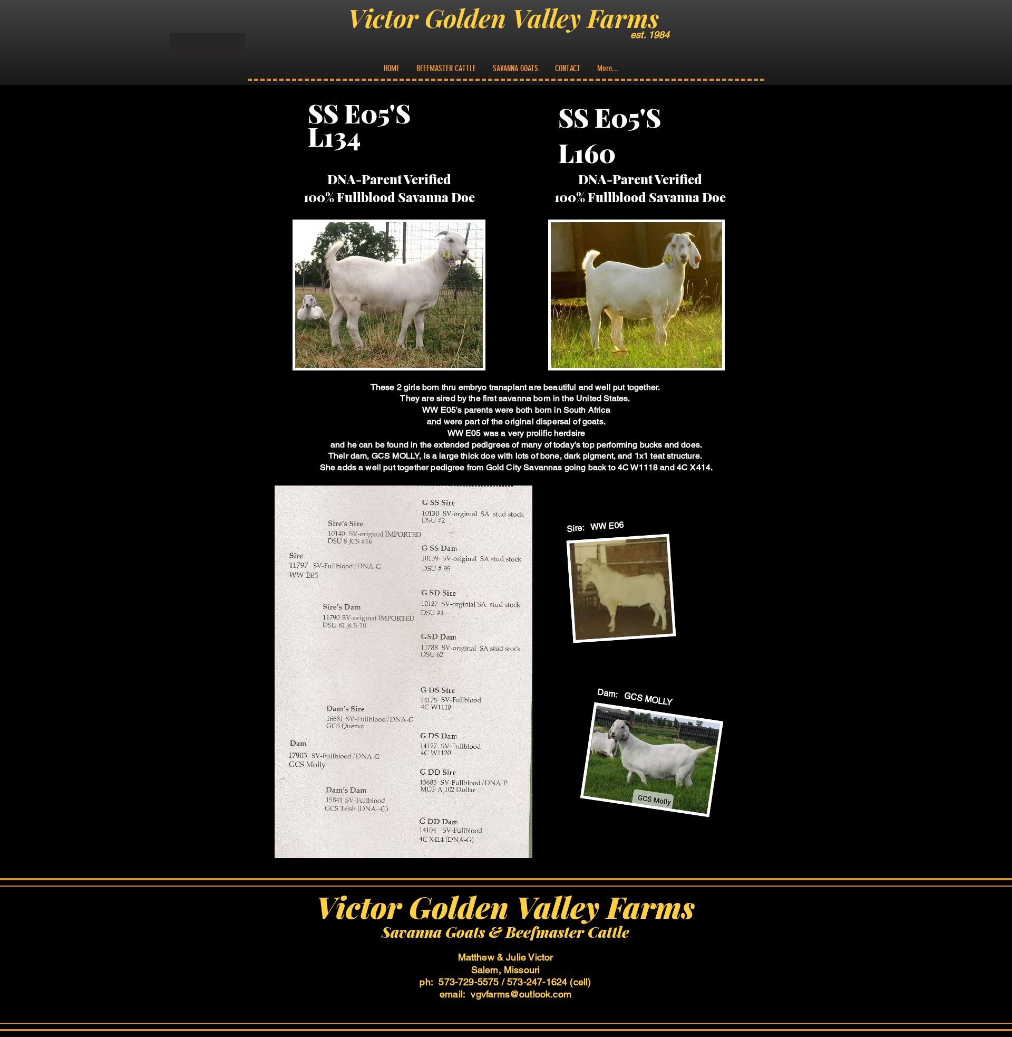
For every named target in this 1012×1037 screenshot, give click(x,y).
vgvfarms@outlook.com (521, 994)
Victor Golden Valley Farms (503, 17)
